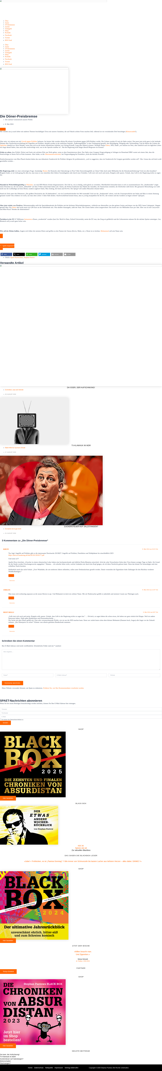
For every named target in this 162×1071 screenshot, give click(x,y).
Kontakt (7, 33)
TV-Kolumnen (10, 25)
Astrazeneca (28, 219)
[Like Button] (3, 129)
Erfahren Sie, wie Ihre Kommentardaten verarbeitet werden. (63, 688)
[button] (6, 254)
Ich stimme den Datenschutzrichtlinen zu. (13, 719)
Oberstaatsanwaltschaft (53, 154)
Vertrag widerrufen (71, 1068)
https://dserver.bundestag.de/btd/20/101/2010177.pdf (26, 555)
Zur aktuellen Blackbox (81, 850)
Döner (14, 207)
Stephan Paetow (29, 257)
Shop (7, 31)
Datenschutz (39, 1068)
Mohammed (105, 231)
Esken (108, 145)
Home (30, 1068)
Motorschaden (5, 1061)
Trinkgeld (8, 29)
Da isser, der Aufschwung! (81, 387)
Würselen (29, 185)
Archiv (7, 27)
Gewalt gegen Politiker (29, 141)
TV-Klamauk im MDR (81, 445)
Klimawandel (130, 131)
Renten (45, 171)
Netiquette (49, 1068)
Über (6, 21)
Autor (7, 23)
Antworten (12, 580)
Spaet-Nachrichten (16, 257)
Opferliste (3, 145)
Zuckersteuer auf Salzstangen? (81, 526)
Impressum (59, 1068)
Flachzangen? (5, 1063)
